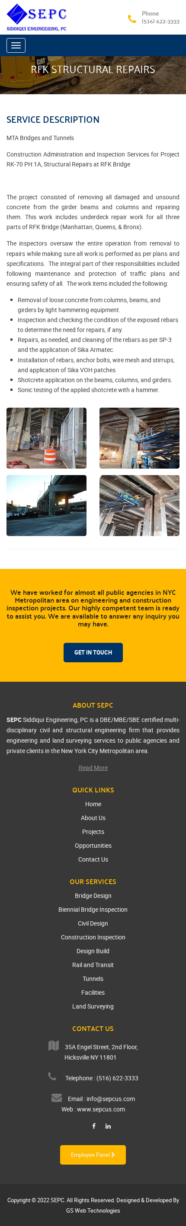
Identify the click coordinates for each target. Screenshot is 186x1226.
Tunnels (93, 978)
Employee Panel (91, 1155)
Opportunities (93, 845)
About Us (93, 818)
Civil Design (93, 923)
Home (93, 804)
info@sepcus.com (111, 1099)
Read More (93, 767)
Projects (93, 831)
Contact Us (93, 859)
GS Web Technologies (93, 1210)
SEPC (57, 1200)
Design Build (93, 951)
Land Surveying (93, 1006)
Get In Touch (93, 652)
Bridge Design (93, 895)
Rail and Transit (93, 965)
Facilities (93, 992)
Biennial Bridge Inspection (93, 909)
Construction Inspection (93, 937)
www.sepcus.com (101, 1109)
